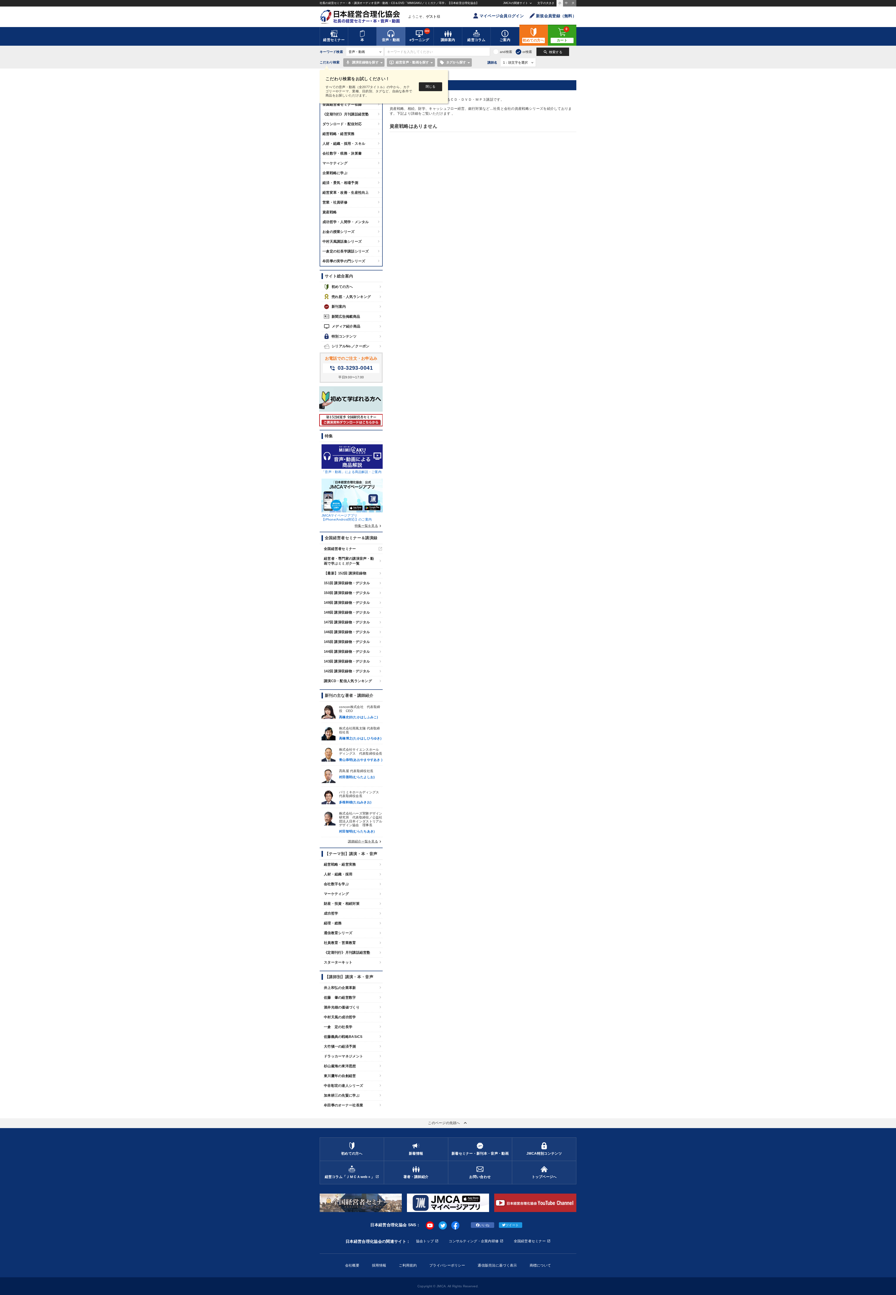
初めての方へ (342, 287)
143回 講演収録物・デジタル (347, 661)
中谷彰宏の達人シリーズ (343, 1086)
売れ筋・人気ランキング (351, 297)
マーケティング (334, 163)
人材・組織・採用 (338, 874)
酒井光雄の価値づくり (342, 1007)
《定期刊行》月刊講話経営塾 (345, 114)
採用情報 (379, 1265)
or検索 (527, 52)
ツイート (512, 1225)
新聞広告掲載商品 (346, 316)
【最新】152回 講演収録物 (345, 573)
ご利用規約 (407, 1265)
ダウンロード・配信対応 (342, 124)
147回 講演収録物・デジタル (347, 622)
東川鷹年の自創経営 (340, 1076)
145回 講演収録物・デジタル (347, 642)
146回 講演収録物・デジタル (347, 632)
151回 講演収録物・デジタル (347, 583)
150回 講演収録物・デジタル (347, 593)
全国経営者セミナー (340, 549)
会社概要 (352, 1265)
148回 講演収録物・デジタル (347, 612)
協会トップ (425, 1241)
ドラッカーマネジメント (343, 1056)
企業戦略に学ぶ (334, 173)
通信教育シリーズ (338, 933)
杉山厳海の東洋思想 (340, 1066)
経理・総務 (333, 923)
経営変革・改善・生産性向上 (345, 192)
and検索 (506, 52)
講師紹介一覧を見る (365, 841)
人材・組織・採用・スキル (343, 143)
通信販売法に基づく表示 (497, 1265)
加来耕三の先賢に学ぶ (342, 1095)
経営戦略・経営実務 (338, 134)
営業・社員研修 (334, 202)
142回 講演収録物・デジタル (347, 671)
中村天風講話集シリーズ (342, 241)
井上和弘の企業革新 (340, 988)
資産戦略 (329, 212)
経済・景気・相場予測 (340, 183)
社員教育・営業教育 (340, 943)
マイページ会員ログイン (502, 16)
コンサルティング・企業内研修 (474, 1241)
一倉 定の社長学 (338, 1027)
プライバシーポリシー (447, 1265)
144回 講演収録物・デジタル (347, 651)
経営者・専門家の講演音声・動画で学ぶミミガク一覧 (349, 560)
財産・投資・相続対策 (342, 903)
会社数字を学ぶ (336, 884)
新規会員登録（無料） (556, 16)
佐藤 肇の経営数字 (340, 997)
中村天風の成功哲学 (340, 1017)
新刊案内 (339, 306)
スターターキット (338, 962)
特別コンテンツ (344, 336)
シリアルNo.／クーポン (350, 346)
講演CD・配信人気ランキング (348, 681)
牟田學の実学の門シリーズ (343, 261)
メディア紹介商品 (342, 326)
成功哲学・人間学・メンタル (345, 222)
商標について (540, 1265)
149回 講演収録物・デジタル (347, 602)
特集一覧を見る (369, 526)
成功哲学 (331, 913)
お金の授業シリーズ (338, 232)
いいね (484, 1225)
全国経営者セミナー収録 (342, 104)
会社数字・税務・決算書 (342, 153)
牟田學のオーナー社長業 (343, 1105)
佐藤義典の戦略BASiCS (343, 1037)
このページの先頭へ (448, 1123)
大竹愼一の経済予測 (340, 1046)
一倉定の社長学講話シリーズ (345, 251)
